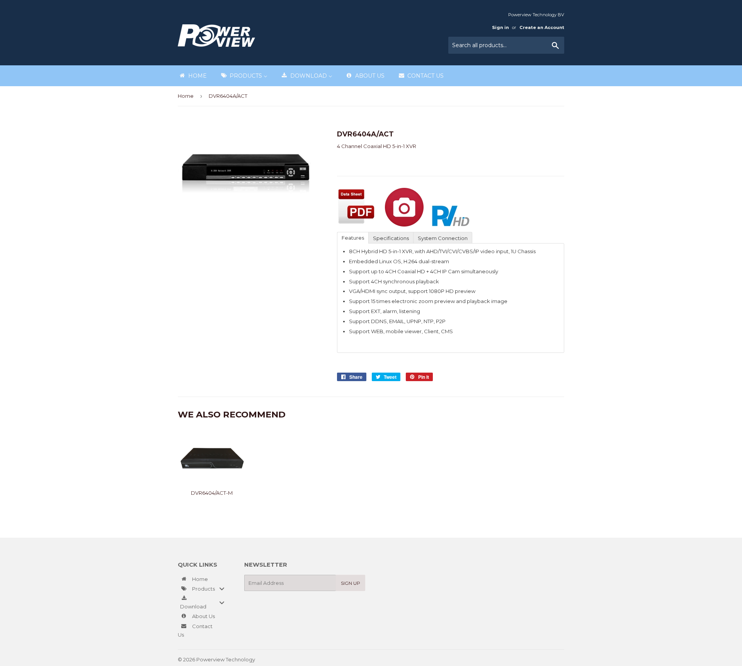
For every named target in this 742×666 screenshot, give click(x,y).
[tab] (352, 237)
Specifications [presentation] (391, 238)
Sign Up (350, 583)
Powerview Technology (225, 659)
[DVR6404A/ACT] (356, 224)
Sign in (500, 27)
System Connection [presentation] (443, 238)
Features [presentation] (353, 238)
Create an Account (541, 27)
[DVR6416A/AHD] (404, 224)
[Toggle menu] (222, 588)
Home (186, 96)
